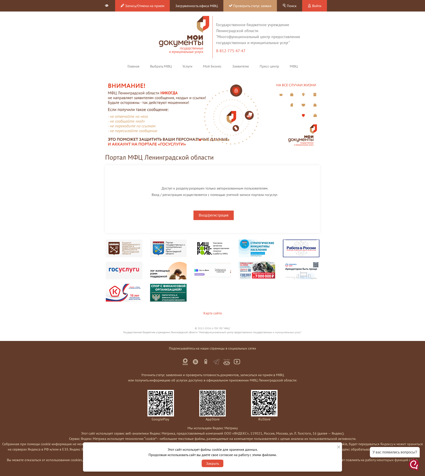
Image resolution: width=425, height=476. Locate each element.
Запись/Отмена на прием (144, 6)
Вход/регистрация (213, 215)
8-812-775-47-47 (231, 50)
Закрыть (212, 463)
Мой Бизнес (212, 66)
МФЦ (294, 66)
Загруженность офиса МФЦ (196, 6)
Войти (316, 6)
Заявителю (240, 66)
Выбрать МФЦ (161, 66)
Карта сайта (212, 313)
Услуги (187, 66)
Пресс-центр (269, 66)
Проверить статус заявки (251, 6)
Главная (133, 66)
